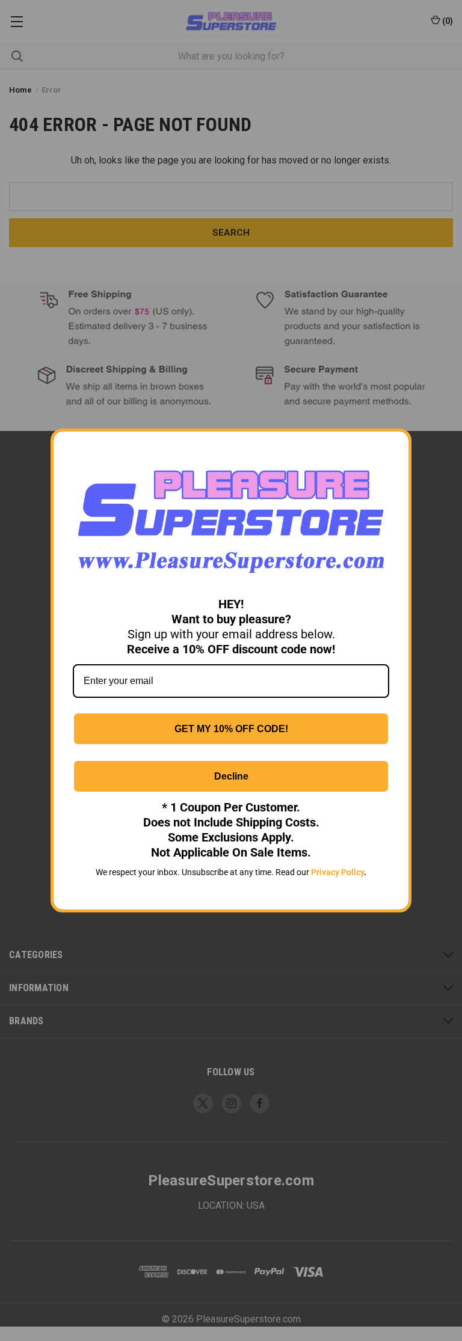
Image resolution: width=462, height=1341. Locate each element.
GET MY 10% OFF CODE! (231, 729)
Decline (231, 776)
